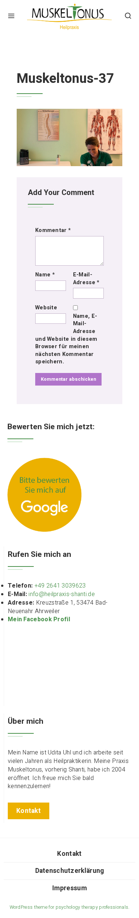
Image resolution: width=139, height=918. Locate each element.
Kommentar (53, 230)
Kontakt (69, 853)
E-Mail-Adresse (86, 278)
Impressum (69, 888)
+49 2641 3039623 (60, 585)
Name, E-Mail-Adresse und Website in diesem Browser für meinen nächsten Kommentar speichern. (66, 339)
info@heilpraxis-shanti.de (62, 594)
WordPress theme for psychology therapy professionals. (70, 907)
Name (45, 275)
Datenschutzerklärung (69, 870)
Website (46, 308)
